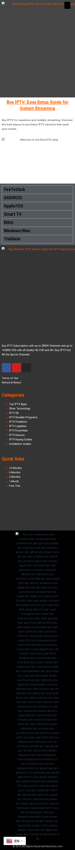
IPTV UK (14, 413)
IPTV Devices (17, 435)
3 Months (14, 476)
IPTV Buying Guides (20, 439)
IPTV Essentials (18, 430)
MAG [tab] (8, 222)
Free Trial (14, 485)
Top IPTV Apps (18, 404)
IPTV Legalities (18, 426)
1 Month (14, 481)
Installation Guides (20, 444)
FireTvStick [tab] (14, 189)
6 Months (14, 472)
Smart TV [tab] (13, 214)
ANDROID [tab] (13, 197)
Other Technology (19, 408)
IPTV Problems (18, 421)
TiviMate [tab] (12, 239)
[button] (67, 5)
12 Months (15, 468)
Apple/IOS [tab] (13, 206)
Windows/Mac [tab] (17, 230)
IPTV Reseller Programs (23, 417)
